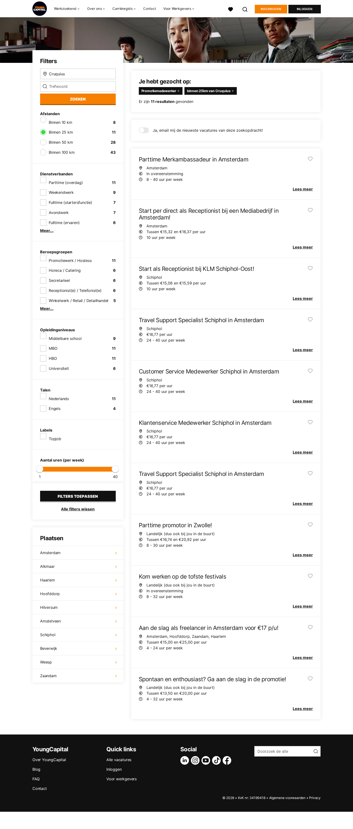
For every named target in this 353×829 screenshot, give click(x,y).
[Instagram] (196, 760)
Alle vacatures (118, 759)
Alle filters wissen (78, 509)
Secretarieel (59, 280)
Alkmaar (47, 566)
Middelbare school (65, 338)
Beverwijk (48, 648)
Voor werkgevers (121, 778)
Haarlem (47, 580)
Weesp (46, 662)
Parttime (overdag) (66, 182)
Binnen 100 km (61, 152)
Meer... (47, 230)
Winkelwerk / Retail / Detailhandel (78, 300)
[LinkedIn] (185, 760)
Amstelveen (50, 621)
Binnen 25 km (61, 132)
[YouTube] (206, 760)
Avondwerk (59, 212)
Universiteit (59, 368)
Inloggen (304, 9)
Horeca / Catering (65, 270)
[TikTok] (217, 760)
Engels (55, 408)
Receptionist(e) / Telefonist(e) (75, 290)
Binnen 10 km (60, 122)
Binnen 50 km (61, 142)
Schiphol (47, 634)
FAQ (35, 778)
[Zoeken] (245, 9)
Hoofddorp (50, 593)
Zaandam (48, 675)
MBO (53, 348)
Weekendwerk (61, 192)
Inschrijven (271, 9)
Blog (36, 769)
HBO (53, 358)
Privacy (315, 798)
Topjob (55, 438)
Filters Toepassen (78, 496)
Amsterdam (50, 552)
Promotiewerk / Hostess (70, 260)
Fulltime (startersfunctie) (70, 202)
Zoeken (78, 99)
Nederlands (59, 398)
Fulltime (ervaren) (64, 222)
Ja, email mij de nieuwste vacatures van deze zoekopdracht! (208, 130)
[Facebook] (228, 760)
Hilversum (49, 607)
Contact (149, 8)
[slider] (39, 469)
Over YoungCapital (49, 759)
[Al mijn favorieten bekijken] (230, 9)
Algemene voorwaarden (287, 798)
